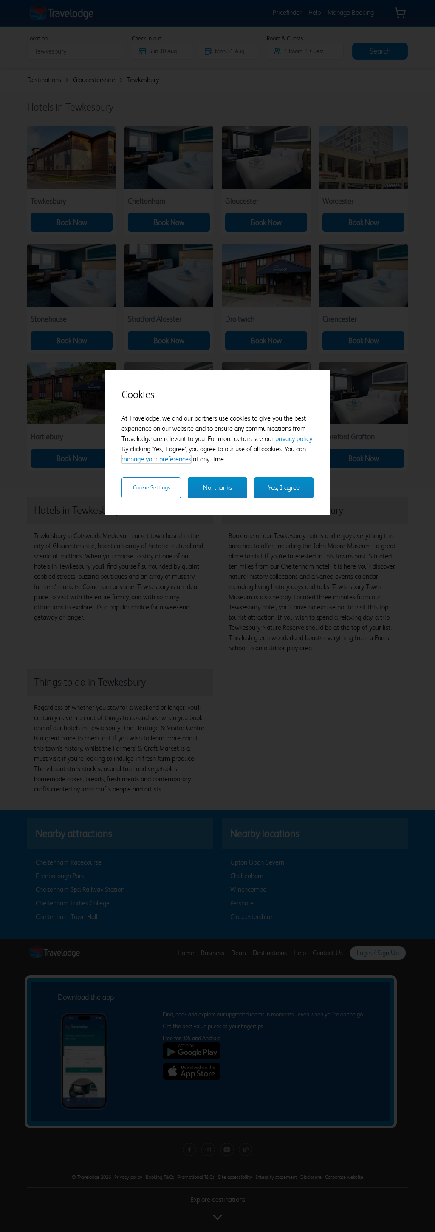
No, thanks (217, 488)
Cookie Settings (151, 487)
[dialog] (217, 442)
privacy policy (293, 439)
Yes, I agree (284, 488)
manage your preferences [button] (156, 459)
